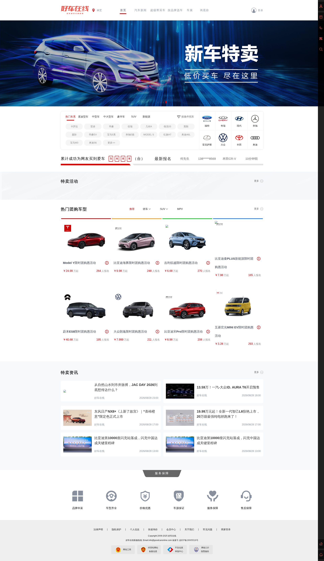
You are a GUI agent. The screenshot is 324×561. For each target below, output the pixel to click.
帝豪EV (93, 134)
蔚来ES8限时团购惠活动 (79, 331)
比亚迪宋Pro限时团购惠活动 (183, 331)
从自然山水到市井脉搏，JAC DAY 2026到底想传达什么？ (125, 387)
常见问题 (207, 529)
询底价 (204, 10)
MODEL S (148, 134)
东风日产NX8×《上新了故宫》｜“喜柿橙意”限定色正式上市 (124, 414)
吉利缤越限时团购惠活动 (181, 263)
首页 (123, 10)
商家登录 (226, 529)
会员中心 (171, 529)
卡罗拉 (74, 126)
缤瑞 (130, 126)
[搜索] (321, 49)
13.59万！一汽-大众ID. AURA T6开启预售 (228, 387)
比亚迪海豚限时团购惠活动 (132, 263)
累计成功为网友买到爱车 (83, 158)
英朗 (186, 126)
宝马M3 (74, 142)
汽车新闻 (140, 10)
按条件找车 (187, 116)
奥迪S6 (93, 142)
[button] (158, 102)
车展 (190, 10)
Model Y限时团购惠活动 (79, 263)
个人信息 (134, 529)
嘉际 (74, 134)
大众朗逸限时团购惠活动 (130, 331)
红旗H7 (167, 134)
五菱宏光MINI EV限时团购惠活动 (234, 331)
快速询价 (153, 529)
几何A (149, 126)
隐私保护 (116, 529)
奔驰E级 (130, 134)
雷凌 (92, 126)
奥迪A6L (186, 134)
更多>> (111, 142)
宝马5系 (111, 134)
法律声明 (98, 529)
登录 (260, 10)
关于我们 (189, 529)
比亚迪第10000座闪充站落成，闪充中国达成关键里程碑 (126, 440)
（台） (139, 158)
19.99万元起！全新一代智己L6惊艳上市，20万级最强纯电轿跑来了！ (228, 414)
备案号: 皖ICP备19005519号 (185, 540)
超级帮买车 (158, 10)
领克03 (167, 126)
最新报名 (163, 158)
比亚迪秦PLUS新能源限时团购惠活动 (234, 263)
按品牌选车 (175, 10)
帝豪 (111, 126)
